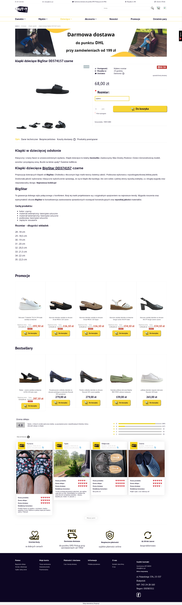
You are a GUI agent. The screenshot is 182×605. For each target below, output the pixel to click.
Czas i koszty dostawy (70, 564)
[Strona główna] (21, 9)
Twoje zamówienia (45, 564)
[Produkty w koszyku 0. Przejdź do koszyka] (159, 7)
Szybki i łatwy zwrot (21, 570)
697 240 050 (20, 2)
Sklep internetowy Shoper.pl (91, 603)
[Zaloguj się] (165, 8)
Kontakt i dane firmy (118, 564)
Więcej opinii (91, 518)
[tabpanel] (91, 204)
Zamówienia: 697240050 (143, 566)
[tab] (18, 139)
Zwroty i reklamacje (21, 567)
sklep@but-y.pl (48, 2)
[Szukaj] (152, 8)
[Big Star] (162, 67)
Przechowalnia (43, 570)
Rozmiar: (102, 92)
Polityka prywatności (94, 564)
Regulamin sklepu (20, 564)
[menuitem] (20, 18)
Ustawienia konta (44, 567)
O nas (114, 567)
